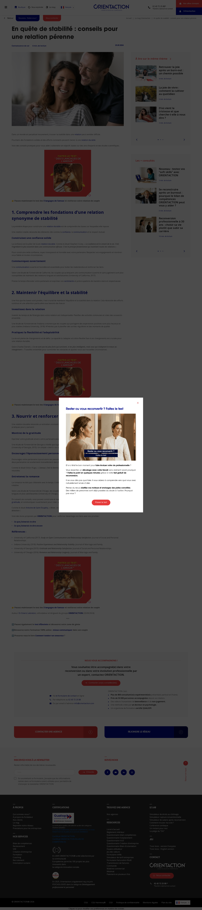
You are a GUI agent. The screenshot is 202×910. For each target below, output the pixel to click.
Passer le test (101, 502)
